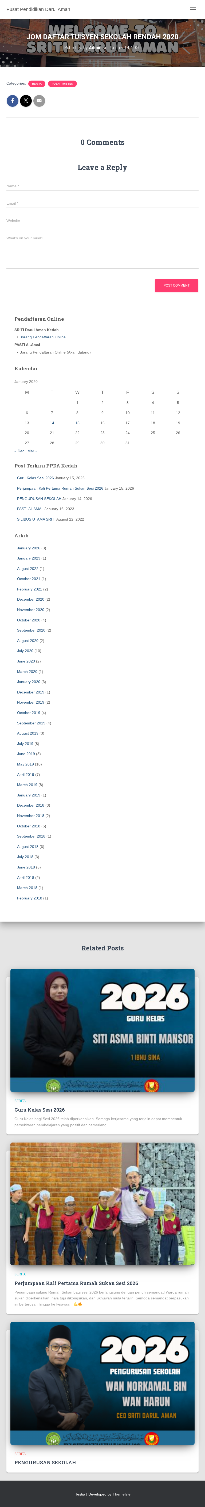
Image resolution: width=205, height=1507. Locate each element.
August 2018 (27, 846)
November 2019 (30, 702)
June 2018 (26, 867)
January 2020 (28, 682)
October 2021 (28, 579)
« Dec (19, 451)
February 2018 (29, 898)
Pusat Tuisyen (62, 83)
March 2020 (27, 671)
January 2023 (28, 558)
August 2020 (27, 641)
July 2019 (25, 743)
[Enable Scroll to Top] (194, 1496)
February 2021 (29, 589)
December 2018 (30, 805)
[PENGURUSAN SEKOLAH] (102, 1383)
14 (52, 423)
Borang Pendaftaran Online (42, 337)
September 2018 (31, 836)
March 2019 (27, 785)
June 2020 (26, 661)
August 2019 (27, 733)
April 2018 (25, 877)
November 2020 (30, 610)
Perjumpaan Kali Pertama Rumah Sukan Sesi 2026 (60, 488)
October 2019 (28, 713)
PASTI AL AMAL (30, 509)
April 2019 (25, 774)
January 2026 (28, 548)
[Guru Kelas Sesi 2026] (102, 1030)
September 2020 (31, 630)
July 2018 (25, 857)
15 (77, 423)
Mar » (32, 451)
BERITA (37, 83)
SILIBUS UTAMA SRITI (36, 519)
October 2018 (28, 826)
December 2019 (30, 692)
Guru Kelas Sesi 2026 (35, 478)
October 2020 (28, 620)
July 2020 (25, 651)
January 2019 (28, 795)
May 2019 (25, 764)
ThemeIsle (122, 1494)
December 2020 (30, 599)
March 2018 (27, 888)
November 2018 (30, 816)
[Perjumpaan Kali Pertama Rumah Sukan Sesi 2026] (102, 1203)
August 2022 (27, 568)
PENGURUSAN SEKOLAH (39, 499)
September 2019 (31, 723)
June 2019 (26, 754)
